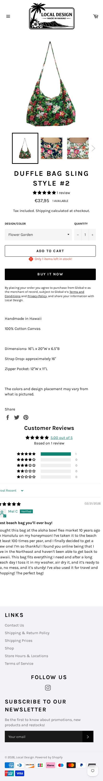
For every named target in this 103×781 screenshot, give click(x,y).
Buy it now (50, 274)
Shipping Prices (18, 640)
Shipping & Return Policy (27, 633)
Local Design (25, 757)
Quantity (81, 223)
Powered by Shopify (49, 757)
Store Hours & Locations (26, 656)
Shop (9, 648)
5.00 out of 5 (62, 437)
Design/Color (15, 223)
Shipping (43, 211)
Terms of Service (19, 663)
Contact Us (14, 625)
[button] (45, 192)
